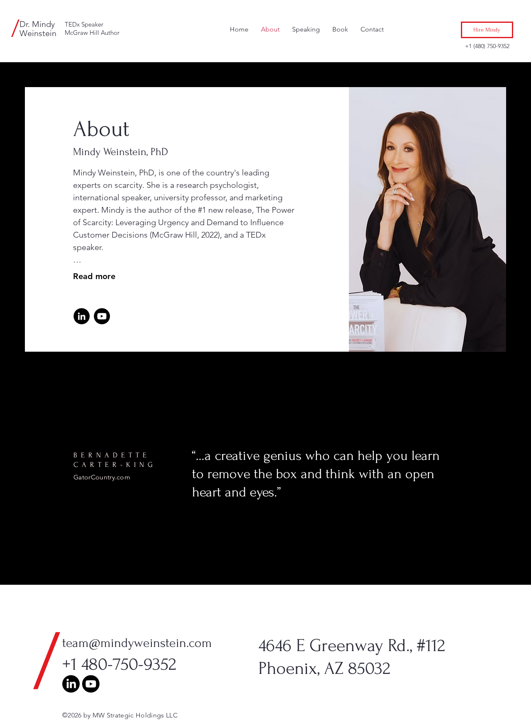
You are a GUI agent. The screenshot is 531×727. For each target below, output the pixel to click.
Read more (94, 276)
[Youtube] (91, 684)
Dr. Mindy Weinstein (37, 28)
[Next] (521, 480)
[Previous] (9, 480)
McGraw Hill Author (92, 32)
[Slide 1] (265, 568)
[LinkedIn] (81, 316)
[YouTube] (102, 316)
